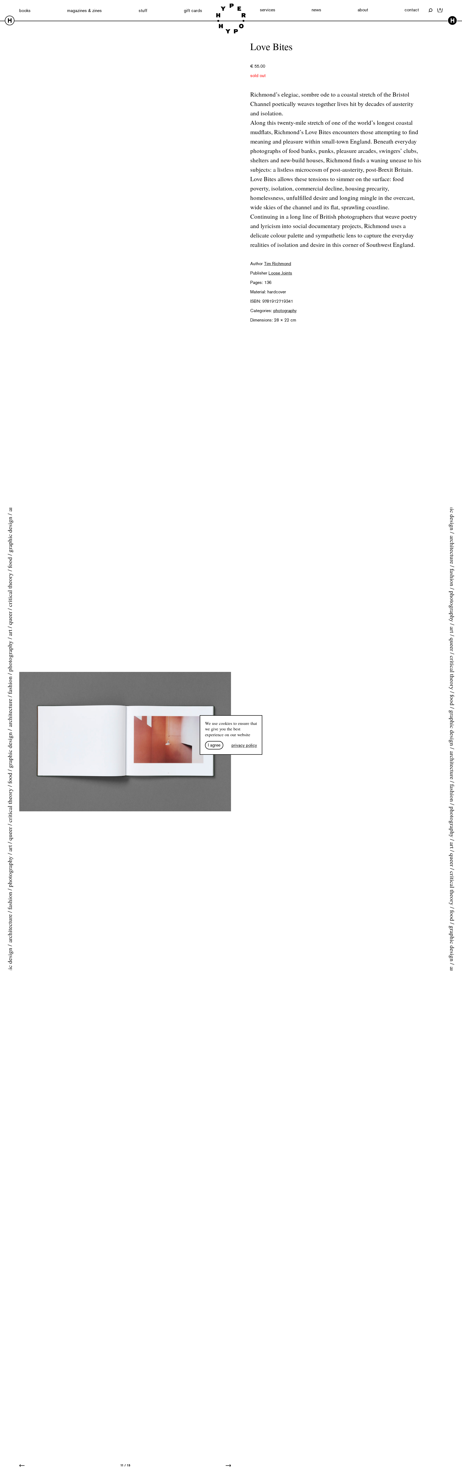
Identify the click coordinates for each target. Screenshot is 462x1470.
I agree (214, 745)
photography (285, 310)
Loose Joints (280, 273)
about (363, 10)
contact (411, 10)
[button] (22, 1465)
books (25, 10)
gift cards (193, 10)
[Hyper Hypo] (231, 19)
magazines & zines (84, 10)
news (316, 10)
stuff (143, 10)
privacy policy (244, 745)
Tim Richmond (277, 263)
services (267, 10)
